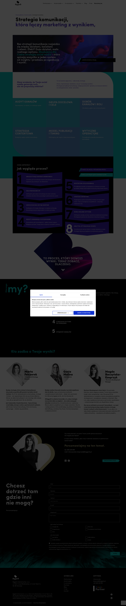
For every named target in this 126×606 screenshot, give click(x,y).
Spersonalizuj (62, 312)
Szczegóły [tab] (63, 294)
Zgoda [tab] (41, 294)
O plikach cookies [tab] (84, 294)
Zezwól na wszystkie (83, 312)
